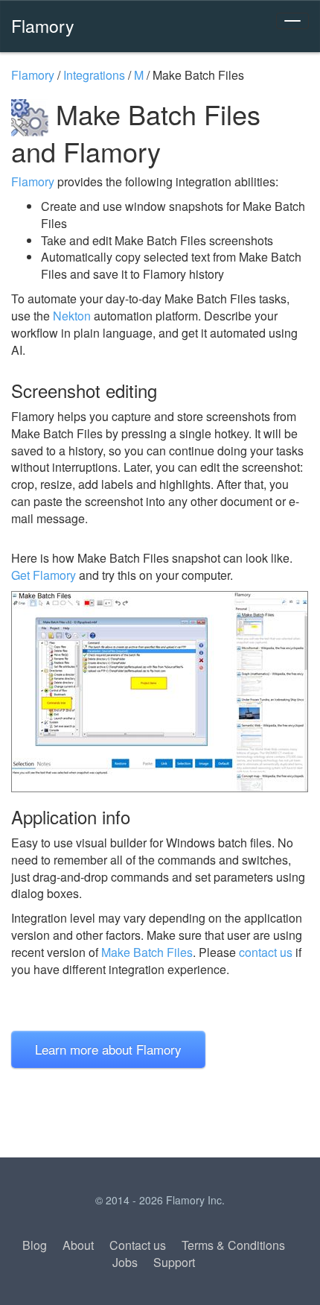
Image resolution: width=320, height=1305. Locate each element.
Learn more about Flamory (108, 1049)
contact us (265, 952)
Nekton (72, 315)
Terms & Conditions (233, 1245)
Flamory (42, 25)
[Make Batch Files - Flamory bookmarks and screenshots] (160, 691)
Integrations (94, 74)
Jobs (125, 1262)
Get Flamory (43, 575)
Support (174, 1262)
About (78, 1245)
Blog (34, 1245)
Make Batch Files (147, 952)
